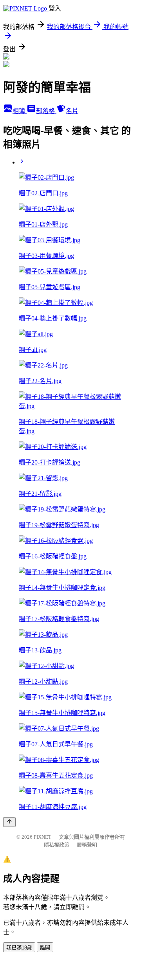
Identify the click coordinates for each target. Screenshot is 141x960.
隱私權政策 (56, 845)
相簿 (20, 111)
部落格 (46, 111)
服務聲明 (87, 845)
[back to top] (9, 822)
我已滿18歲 (19, 948)
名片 (72, 111)
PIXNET (42, 837)
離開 (45, 948)
